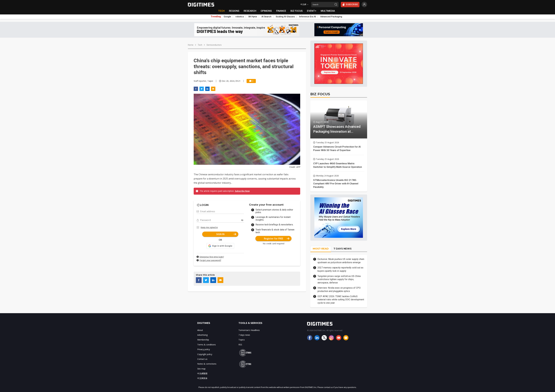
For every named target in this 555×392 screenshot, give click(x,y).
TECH (221, 10)
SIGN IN (220, 234)
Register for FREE (273, 238)
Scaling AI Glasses (285, 16)
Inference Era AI (307, 16)
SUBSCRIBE (352, 4)
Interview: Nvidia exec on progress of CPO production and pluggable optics (339, 289)
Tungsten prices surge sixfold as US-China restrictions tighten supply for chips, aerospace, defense (339, 279)
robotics (239, 16)
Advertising (202, 335)
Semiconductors (214, 45)
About (200, 330)
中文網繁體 (202, 373)
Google (227, 16)
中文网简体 (202, 378)
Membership (203, 339)
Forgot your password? (210, 260)
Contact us (202, 359)
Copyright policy (204, 354)
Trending (216, 16)
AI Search (266, 16)
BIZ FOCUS (297, 10)
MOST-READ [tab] (321, 248)
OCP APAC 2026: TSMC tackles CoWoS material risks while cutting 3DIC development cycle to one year (341, 299)
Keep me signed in (209, 227)
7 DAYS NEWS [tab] (343, 248)
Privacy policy (203, 349)
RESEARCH (250, 10)
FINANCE (281, 10)
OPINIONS (266, 10)
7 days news (244, 335)
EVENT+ (311, 10)
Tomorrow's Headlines (249, 330)
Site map (201, 368)
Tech (200, 45)
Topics (241, 339)
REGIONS (234, 10)
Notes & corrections (206, 363)
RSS (240, 344)
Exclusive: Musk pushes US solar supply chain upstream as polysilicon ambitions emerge (341, 261)
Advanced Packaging (331, 16)
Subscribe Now (242, 191)
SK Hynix (252, 16)
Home (190, 45)
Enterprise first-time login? (211, 256)
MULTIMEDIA (328, 10)
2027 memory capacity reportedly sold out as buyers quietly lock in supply (340, 269)
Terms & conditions (206, 344)
